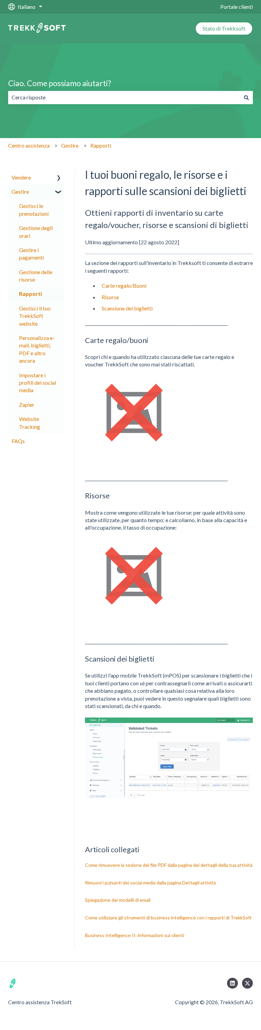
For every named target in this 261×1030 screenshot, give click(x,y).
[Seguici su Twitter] (247, 983)
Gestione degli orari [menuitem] (36, 232)
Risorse (110, 297)
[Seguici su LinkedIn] (232, 983)
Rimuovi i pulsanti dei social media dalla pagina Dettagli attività (150, 882)
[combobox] (124, 97)
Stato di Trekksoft (224, 28)
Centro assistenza (29, 145)
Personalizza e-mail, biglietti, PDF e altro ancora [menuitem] (37, 349)
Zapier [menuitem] (26, 404)
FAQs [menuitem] (18, 441)
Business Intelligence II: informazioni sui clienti (134, 935)
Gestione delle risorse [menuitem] (35, 276)
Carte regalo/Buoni (124, 285)
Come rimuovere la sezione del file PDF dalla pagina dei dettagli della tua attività (169, 865)
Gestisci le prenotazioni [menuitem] (34, 209)
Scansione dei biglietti (127, 308)
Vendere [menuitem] (21, 177)
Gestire (70, 145)
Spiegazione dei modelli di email (118, 900)
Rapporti (100, 145)
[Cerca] (246, 97)
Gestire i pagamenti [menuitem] (31, 254)
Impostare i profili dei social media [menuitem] (37, 383)
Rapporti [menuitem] (30, 293)
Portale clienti (236, 6)
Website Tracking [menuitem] (29, 423)
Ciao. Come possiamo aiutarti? (59, 83)
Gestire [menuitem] (20, 191)
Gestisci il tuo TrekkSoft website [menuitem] (35, 316)
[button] (58, 178)
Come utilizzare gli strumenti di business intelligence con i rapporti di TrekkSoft (168, 917)
